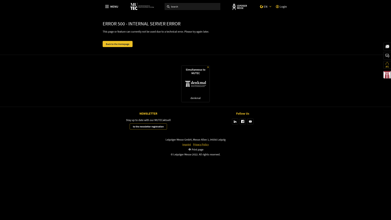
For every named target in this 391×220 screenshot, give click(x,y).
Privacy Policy (201, 144)
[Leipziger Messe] (239, 6)
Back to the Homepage (117, 44)
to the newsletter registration (148, 126)
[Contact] (387, 56)
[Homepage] (142, 6)
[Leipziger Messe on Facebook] (243, 121)
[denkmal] (387, 75)
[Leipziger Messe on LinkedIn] (235, 121)
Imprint (186, 144)
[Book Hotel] (387, 65)
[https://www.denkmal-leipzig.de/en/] (195, 84)
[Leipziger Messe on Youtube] (250, 121)
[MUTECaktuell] (387, 46)
